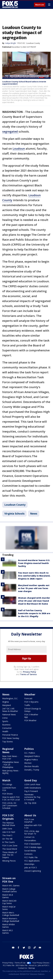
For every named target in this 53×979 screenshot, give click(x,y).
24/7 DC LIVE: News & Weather (10, 709)
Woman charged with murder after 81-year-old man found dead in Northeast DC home (34, 601)
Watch (6, 780)
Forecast (28, 698)
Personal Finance (10, 734)
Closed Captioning (32, 871)
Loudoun (19, 148)
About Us (30, 815)
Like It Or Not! (8, 832)
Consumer (7, 728)
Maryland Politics (32, 756)
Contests (28, 854)
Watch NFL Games (11, 885)
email (40, 947)
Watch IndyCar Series (9, 908)
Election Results (31, 766)
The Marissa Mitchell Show (8, 824)
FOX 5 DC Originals (8, 817)
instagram (29, 947)
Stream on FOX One (9, 879)
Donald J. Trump (31, 769)
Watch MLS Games (7, 931)
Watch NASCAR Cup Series (9, 902)
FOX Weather (30, 720)
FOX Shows (7, 793)
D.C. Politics (29, 752)
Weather (29, 694)
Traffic (27, 705)
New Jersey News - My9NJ (11, 771)
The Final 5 (7, 835)
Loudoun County (33, 43)
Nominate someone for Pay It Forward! (32, 797)
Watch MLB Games (7, 896)
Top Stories (7, 741)
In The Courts (8, 842)
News (33, 513)
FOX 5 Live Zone (9, 845)
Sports (5, 721)
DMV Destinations (32, 787)
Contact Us (29, 837)
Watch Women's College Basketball (10, 919)
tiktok (34, 947)
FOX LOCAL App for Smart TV (31, 832)
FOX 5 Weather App (31, 715)
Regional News (7, 750)
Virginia (5, 701)
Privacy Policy (29, 671)
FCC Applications (32, 860)
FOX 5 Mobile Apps (33, 847)
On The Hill (7, 838)
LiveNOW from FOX (9, 789)
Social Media (30, 850)
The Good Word (9, 849)
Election (28, 763)
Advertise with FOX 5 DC (33, 826)
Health (5, 731)
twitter (24, 947)
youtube (13, 947)
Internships (29, 864)
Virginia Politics (31, 759)
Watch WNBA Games (8, 925)
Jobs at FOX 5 (30, 867)
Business (6, 724)
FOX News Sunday (10, 738)
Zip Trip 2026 (30, 803)
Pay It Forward (31, 791)
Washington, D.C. (10, 698)
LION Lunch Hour (32, 784)
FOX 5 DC (21, 43)
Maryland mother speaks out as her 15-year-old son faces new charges (33, 588)
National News (9, 714)
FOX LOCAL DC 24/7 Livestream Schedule (9, 805)
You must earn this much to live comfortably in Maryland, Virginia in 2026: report (34, 575)
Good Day (30, 780)
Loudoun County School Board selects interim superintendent (24, 82)
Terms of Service (28, 674)
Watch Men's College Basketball (10, 913)
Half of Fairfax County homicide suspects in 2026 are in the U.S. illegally (34, 613)
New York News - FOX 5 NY (10, 757)
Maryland (6, 705)
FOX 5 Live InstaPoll (29, 820)
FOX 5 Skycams (31, 701)
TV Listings (7, 784)
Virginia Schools (14, 513)
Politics (29, 748)
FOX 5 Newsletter (32, 843)
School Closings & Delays (32, 709)
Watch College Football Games (9, 890)
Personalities (30, 840)
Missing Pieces (9, 860)
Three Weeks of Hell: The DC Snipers (9, 855)
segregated (10, 131)
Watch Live (39, 5)
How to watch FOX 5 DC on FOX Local (11, 798)
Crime (5, 718)
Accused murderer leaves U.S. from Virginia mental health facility (34, 563)
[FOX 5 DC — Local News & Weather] (10, 4)
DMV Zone (7, 828)
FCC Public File (31, 857)
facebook (18, 947)
